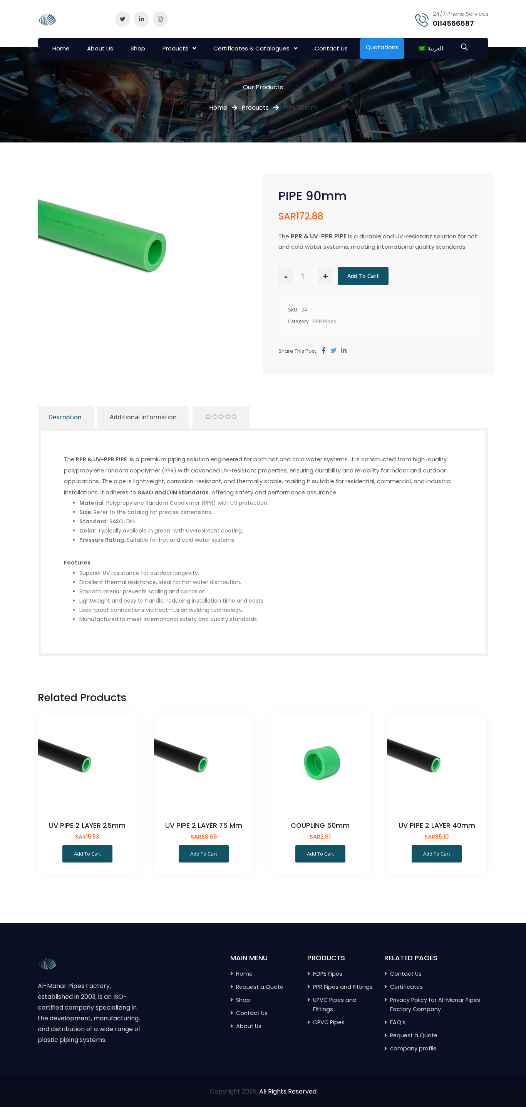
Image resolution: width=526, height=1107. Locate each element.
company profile (413, 1048)
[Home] (47, 963)
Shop (138, 48)
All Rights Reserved (288, 1091)
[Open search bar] (464, 46)
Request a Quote (413, 1035)
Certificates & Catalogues (251, 48)
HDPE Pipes (327, 974)
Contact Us (331, 48)
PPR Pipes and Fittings (343, 987)
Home (61, 48)
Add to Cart (363, 276)
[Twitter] (333, 350)
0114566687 (453, 23)
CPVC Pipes (329, 1022)
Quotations (382, 47)
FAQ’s (397, 1022)
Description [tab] (65, 417)
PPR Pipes (324, 321)
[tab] (221, 417)
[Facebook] (324, 350)
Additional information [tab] (143, 417)
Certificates (406, 987)
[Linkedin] (344, 350)
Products (175, 48)
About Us (100, 48)
